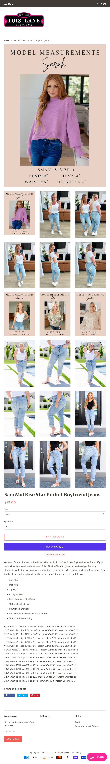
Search (77, 722)
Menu (10, 4)
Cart (103, 4)
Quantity (8, 521)
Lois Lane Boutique (54, 752)
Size (6, 509)
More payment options (55, 554)
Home (6, 40)
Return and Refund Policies (86, 726)
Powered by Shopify (72, 752)
